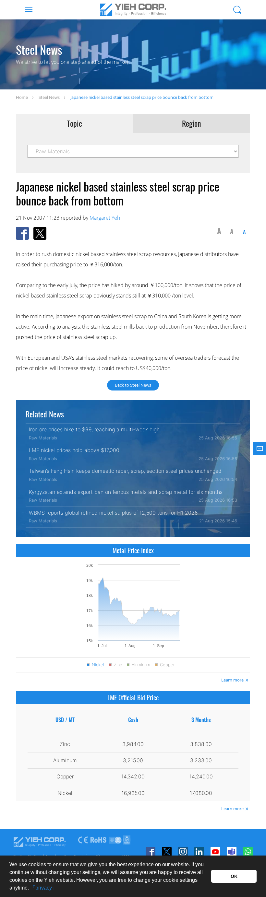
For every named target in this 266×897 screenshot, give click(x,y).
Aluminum (141, 664)
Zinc (118, 664)
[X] (167, 852)
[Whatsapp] (248, 852)
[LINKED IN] (199, 852)
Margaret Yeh (105, 217)
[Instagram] (183, 852)
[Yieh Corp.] (133, 9)
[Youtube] (215, 852)
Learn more (232, 680)
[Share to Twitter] (40, 233)
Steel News (49, 97)
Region (191, 123)
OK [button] (234, 876)
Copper (167, 664)
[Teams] (232, 852)
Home (22, 97)
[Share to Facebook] (22, 233)
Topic (74, 123)
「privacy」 (43, 888)
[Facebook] (150, 852)
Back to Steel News (133, 385)
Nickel (98, 664)
